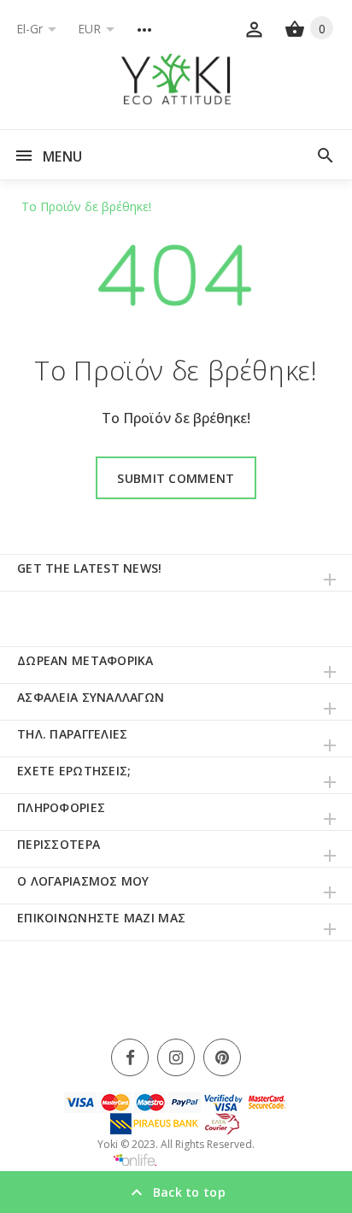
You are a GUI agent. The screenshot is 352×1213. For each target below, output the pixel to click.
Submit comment (175, 478)
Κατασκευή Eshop (197, 1160)
